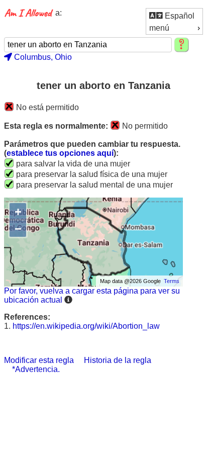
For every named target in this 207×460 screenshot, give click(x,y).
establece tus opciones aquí (60, 153)
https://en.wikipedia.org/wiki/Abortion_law (86, 326)
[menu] (174, 21)
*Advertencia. (36, 369)
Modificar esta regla (39, 360)
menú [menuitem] (159, 28)
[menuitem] (174, 15)
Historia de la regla (117, 360)
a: (58, 13)
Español (178, 16)
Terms (171, 281)
